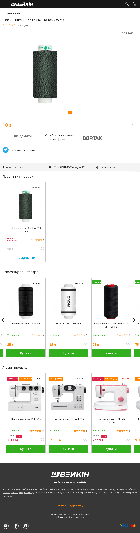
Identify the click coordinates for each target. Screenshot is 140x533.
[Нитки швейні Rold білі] (68, 318)
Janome (6, 492)
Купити (25, 353)
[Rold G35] (68, 414)
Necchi (14, 492)
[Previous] (4, 320)
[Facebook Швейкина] (16, 526)
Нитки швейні (13, 13)
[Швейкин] (21, 4)
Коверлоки (82, 489)
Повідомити (22, 136)
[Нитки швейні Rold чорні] (26, 318)
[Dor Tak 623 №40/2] (26, 223)
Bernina (28, 492)
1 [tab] (70, 112)
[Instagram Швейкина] (26, 526)
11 (43, 431)
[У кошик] (134, 4)
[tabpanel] (70, 74)
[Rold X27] (26, 414)
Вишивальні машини (101, 489)
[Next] (135, 320)
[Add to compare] (131, 125)
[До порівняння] (42, 248)
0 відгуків (23, 25)
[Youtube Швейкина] (6, 526)
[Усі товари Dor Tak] (128, 35)
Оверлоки (71, 489)
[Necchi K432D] (111, 414)
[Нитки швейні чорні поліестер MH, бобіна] (111, 318)
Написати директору (70, 505)
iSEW (21, 492)
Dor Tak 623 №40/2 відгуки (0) (67, 167)
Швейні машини (56, 489)
